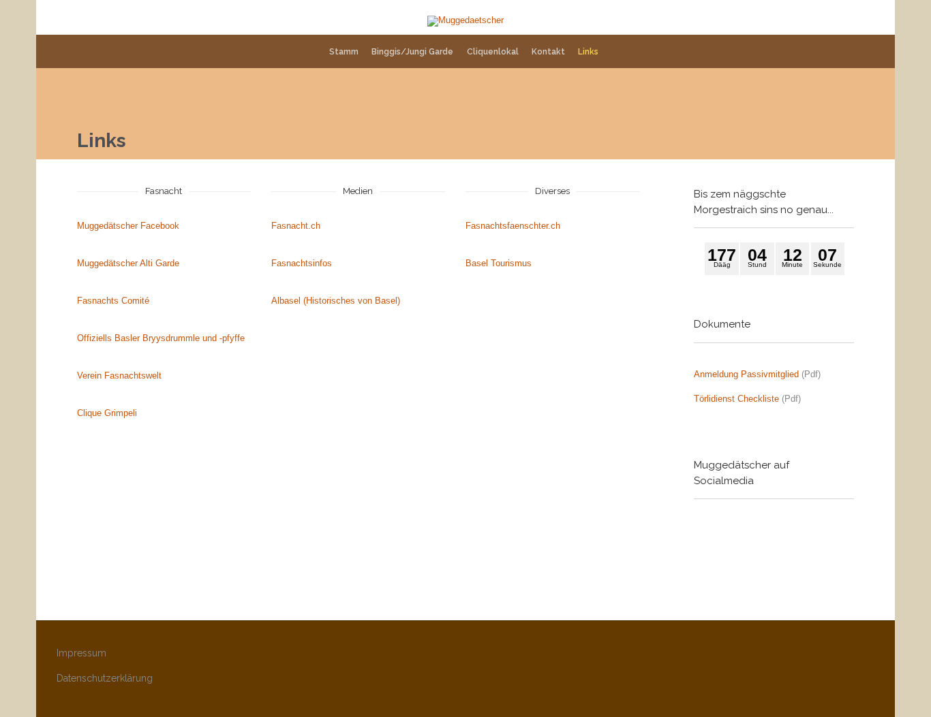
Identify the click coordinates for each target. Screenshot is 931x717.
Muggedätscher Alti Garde (128, 263)
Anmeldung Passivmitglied (746, 374)
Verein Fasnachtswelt (119, 375)
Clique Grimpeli (107, 413)
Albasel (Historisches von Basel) (335, 301)
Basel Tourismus (499, 263)
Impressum (81, 653)
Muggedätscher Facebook (128, 226)
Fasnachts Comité (113, 301)
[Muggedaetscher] (465, 21)
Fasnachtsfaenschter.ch (513, 226)
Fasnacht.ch (295, 226)
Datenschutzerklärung (105, 678)
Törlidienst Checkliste (736, 399)
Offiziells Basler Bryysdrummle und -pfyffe (161, 338)
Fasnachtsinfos (301, 263)
